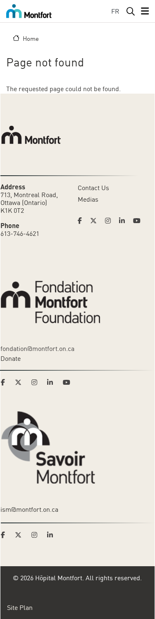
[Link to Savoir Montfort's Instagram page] (36, 535)
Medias (88, 199)
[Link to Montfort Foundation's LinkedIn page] (52, 382)
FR (115, 11)
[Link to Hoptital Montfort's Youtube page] (137, 221)
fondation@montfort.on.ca (37, 348)
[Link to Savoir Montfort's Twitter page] (20, 535)
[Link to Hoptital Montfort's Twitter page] (96, 221)
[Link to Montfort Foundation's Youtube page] (67, 382)
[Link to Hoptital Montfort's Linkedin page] (124, 221)
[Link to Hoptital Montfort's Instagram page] (110, 221)
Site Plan (20, 607)
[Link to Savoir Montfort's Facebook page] (5, 535)
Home (31, 38)
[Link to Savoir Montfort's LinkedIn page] (52, 535)
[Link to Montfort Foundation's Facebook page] (5, 382)
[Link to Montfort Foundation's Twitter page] (20, 382)
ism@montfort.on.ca (29, 509)
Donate (10, 358)
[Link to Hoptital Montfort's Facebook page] (82, 221)
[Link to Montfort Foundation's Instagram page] (36, 382)
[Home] (29, 11)
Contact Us (93, 188)
